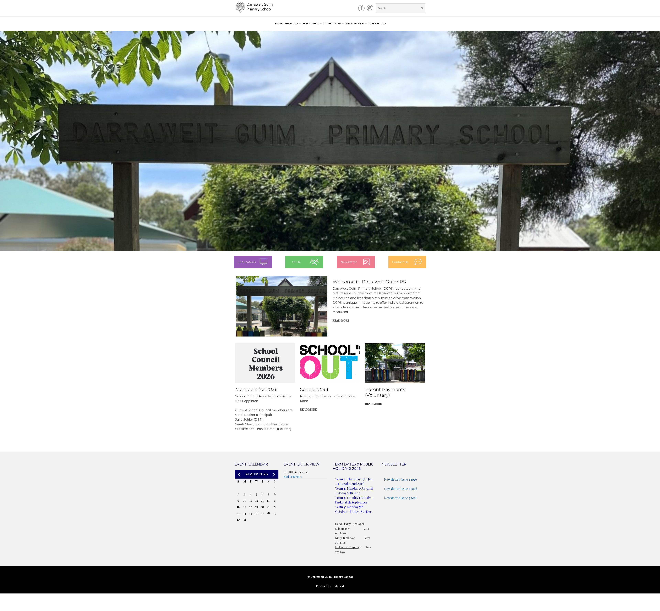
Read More (341, 320)
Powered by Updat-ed (330, 586)
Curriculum (332, 23)
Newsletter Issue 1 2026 (400, 479)
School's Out (314, 389)
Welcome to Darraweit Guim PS (369, 282)
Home (278, 23)
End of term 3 (293, 476)
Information (355, 23)
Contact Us (377, 23)
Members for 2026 (256, 389)
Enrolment (311, 23)
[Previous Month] (239, 474)
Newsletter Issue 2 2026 (400, 489)
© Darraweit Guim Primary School (330, 577)
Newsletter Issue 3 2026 (400, 498)
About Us (291, 23)
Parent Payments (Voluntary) (385, 392)
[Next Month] (274, 474)
